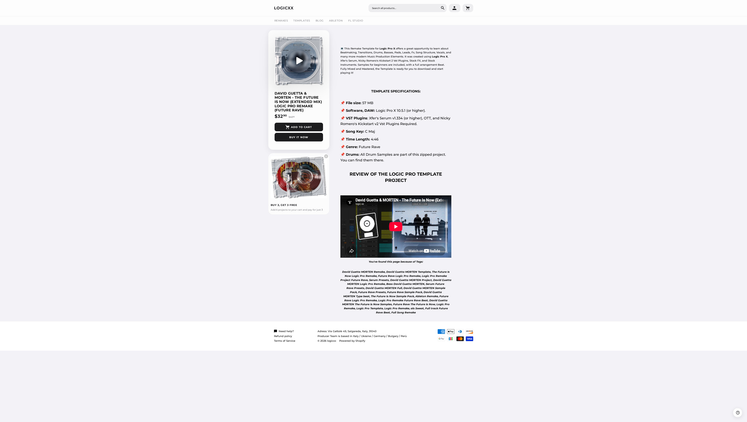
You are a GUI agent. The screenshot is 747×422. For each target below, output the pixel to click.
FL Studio (355, 20)
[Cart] (468, 8)
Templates (301, 20)
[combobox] (408, 8)
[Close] (326, 156)
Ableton (336, 20)
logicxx (284, 8)
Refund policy (283, 336)
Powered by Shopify (352, 340)
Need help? (286, 331)
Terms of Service (284, 340)
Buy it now (298, 137)
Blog (320, 20)
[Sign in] (454, 8)
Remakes (281, 20)
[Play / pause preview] (299, 61)
